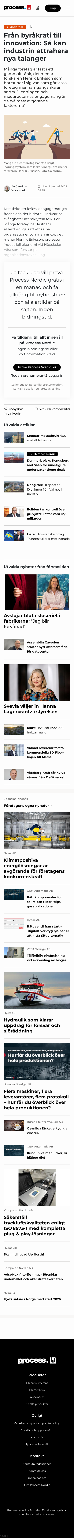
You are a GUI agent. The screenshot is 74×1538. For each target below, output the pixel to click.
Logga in (55, 375)
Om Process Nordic (37, 1485)
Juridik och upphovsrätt (37, 1430)
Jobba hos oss (37, 1478)
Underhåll (17, 27)
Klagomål (37, 1437)
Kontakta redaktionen (37, 1464)
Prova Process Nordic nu (37, 367)
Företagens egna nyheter (26, 806)
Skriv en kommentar (54, 409)
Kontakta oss (37, 1471)
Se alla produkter (37, 1404)
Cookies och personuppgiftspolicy (37, 1423)
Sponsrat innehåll (37, 1444)
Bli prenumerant (37, 1383)
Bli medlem (37, 1390)
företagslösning (50, 388)
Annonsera (37, 1397)
